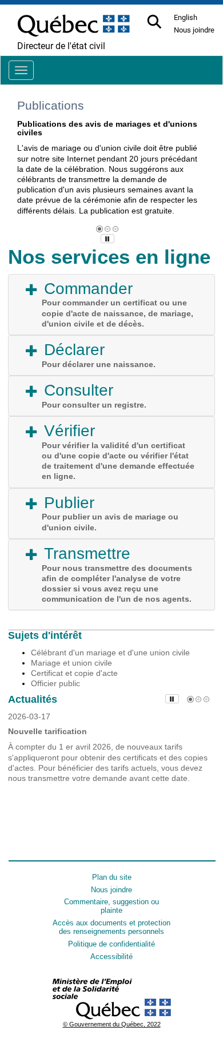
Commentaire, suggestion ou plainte (111, 906)
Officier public (55, 683)
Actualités (32, 699)
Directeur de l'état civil (61, 46)
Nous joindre (111, 889)
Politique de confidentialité (111, 944)
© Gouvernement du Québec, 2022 (112, 1024)
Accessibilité (111, 956)
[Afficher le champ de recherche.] (155, 22)
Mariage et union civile (71, 662)
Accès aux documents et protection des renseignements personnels (111, 927)
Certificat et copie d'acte (74, 673)
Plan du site (112, 877)
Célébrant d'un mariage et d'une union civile (110, 652)
